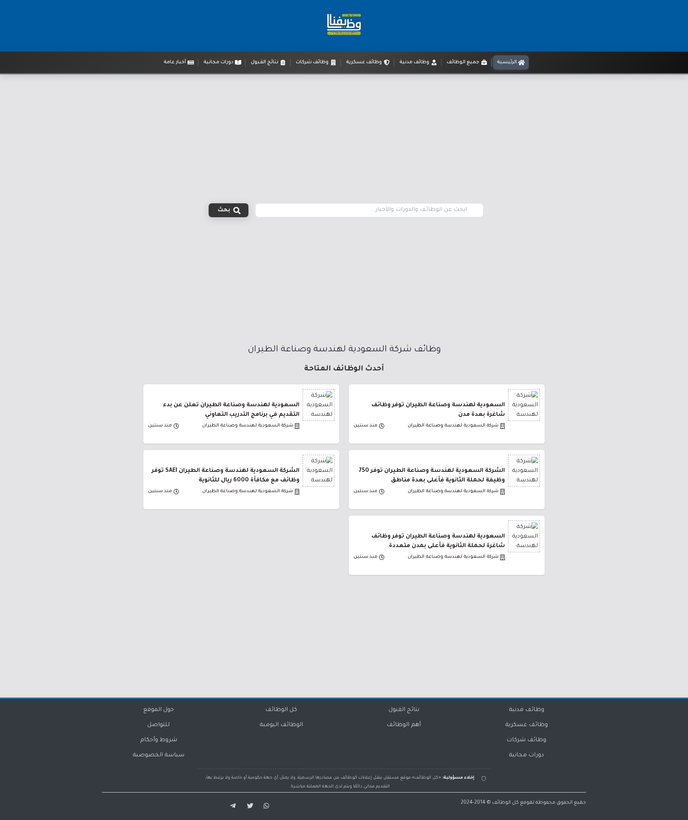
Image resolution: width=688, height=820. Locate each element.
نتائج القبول (404, 710)
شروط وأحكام (158, 740)
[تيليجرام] (230, 806)
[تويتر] (247, 806)
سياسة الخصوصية (158, 755)
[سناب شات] (265, 806)
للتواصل (158, 725)
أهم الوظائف (404, 725)
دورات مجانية (526, 755)
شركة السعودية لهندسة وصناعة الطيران (453, 426)
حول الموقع (158, 710)
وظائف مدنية (526, 710)
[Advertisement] (344, 134)
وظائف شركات (526, 740)
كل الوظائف (281, 710)
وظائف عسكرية (526, 725)
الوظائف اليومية (281, 725)
